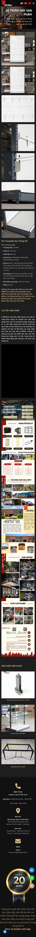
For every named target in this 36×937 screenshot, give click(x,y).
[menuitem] (21, 3)
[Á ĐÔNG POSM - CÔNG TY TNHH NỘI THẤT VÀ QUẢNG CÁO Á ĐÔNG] (7, 3)
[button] (33, 3)
